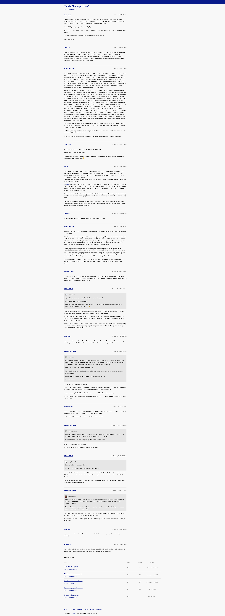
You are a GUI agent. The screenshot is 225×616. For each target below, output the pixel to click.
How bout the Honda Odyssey (73, 581)
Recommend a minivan (71, 595)
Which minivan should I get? (73, 574)
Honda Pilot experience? (76, 6)
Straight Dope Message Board (9, 2)
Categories (72, 609)
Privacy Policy (99, 609)
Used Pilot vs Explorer (71, 566)
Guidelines (80, 609)
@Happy (66, 184)
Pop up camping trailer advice (73, 588)
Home (65, 609)
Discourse (73, 613)
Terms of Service (89, 609)
